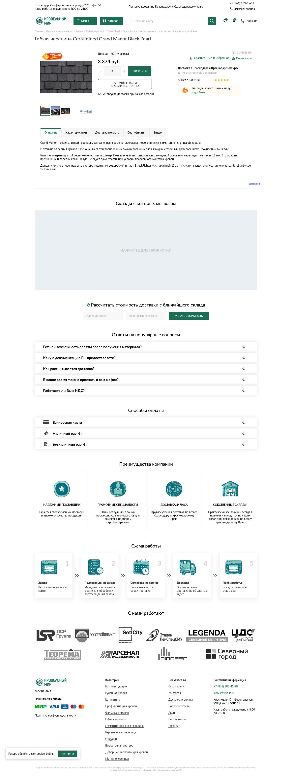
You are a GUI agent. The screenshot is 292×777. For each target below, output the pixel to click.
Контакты (174, 693)
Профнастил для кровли (121, 706)
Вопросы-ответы (179, 706)
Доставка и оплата (180, 699)
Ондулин (111, 739)
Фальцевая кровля (117, 712)
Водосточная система (119, 745)
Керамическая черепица (120, 732)
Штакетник (112, 699)
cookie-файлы (45, 753)
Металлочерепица (117, 758)
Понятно (67, 754)
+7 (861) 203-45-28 (242, 3)
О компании (176, 686)
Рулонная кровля (116, 693)
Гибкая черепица (116, 719)
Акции (172, 712)
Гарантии (174, 725)
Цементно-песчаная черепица (124, 725)
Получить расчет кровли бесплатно (125, 84)
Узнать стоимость (189, 315)
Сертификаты (177, 719)
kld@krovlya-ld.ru (224, 693)
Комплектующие (116, 686)
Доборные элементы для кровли (126, 752)
